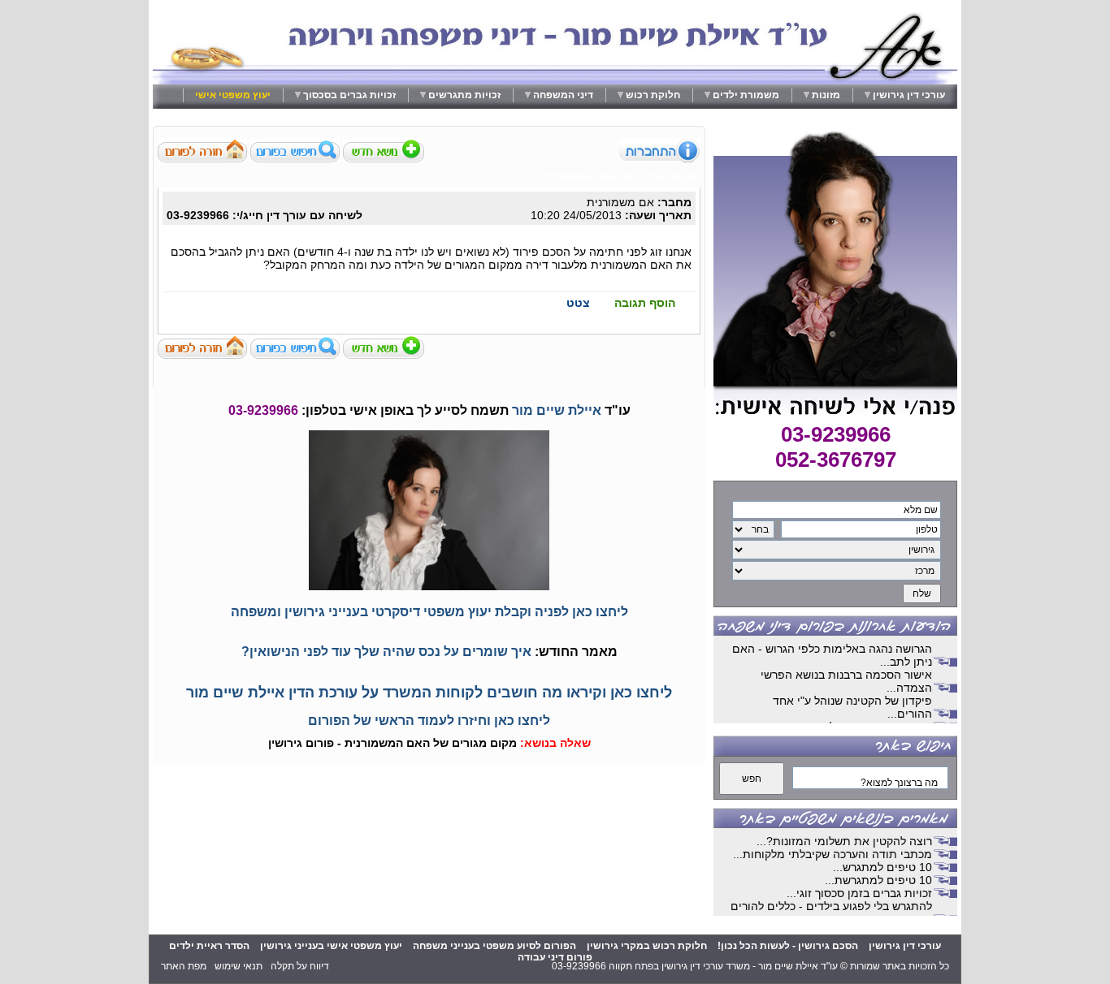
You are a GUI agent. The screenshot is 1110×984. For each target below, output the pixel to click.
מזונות (826, 95)
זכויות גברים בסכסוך (349, 95)
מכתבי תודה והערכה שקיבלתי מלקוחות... (832, 854)
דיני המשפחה (563, 95)
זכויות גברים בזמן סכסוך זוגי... (859, 893)
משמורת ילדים (746, 95)
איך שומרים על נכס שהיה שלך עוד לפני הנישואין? (386, 651)
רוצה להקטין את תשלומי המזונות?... (844, 841)
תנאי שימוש (238, 966)
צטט (578, 302)
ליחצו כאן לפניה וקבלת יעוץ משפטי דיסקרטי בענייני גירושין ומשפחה (429, 612)
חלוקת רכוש (653, 95)
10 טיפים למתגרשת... (878, 880)
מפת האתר (183, 966)
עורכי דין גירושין (909, 95)
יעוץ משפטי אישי (233, 95)
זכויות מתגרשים (464, 95)
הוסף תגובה (644, 302)
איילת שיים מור (556, 410)
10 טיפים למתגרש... (882, 867)
